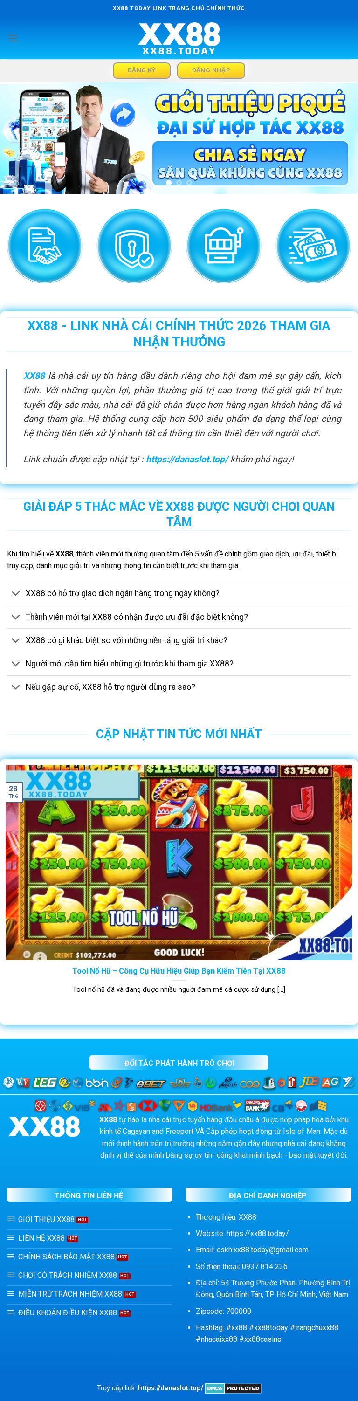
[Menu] (12, 38)
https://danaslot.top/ (187, 459)
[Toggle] (16, 594)
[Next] (338, 138)
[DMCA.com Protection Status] (233, 1388)
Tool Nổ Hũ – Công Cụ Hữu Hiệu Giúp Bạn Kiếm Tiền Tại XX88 (179, 971)
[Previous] (19, 138)
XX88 (34, 376)
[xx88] (179, 38)
